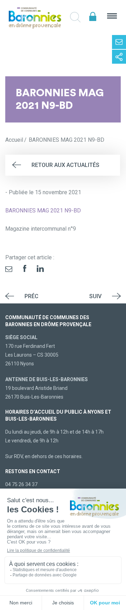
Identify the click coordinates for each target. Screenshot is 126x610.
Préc (31, 296)
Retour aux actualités (65, 165)
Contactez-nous (119, 42)
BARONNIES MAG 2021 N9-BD (43, 210)
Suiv (95, 296)
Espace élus (92, 16)
